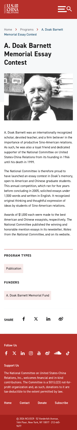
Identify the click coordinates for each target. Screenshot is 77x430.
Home (8, 29)
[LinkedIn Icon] (23, 354)
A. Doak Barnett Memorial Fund (27, 295)
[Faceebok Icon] (6, 354)
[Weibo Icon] (47, 354)
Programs (26, 29)
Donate (42, 403)
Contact (25, 403)
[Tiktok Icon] (68, 354)
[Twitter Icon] (14, 354)
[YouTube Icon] (39, 354)
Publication (13, 268)
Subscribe (61, 403)
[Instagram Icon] (31, 354)
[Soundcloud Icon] (58, 354)
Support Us (11, 365)
